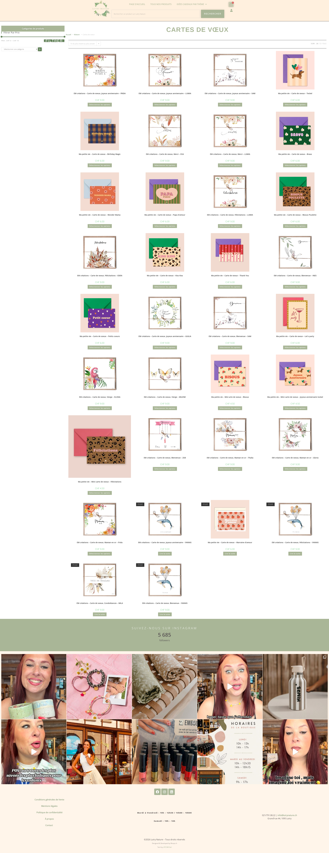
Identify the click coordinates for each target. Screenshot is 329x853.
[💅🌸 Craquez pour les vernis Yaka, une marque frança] (164, 751)
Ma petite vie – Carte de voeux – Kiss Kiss (165, 275)
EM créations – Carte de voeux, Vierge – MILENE (165, 397)
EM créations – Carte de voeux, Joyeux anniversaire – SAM (230, 93)
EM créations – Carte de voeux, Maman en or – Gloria (295, 457)
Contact (49, 825)
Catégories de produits (33, 28)
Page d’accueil (137, 4)
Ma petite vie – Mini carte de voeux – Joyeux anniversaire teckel (295, 397)
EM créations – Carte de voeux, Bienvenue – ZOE (165, 457)
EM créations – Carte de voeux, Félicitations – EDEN (99, 275)
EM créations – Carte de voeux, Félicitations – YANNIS (295, 542)
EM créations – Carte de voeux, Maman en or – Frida (99, 542)
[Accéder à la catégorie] (40, 49)
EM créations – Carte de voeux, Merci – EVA (165, 154)
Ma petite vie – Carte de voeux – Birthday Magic (100, 154)
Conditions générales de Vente (49, 799)
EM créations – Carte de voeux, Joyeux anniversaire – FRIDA (100, 93)
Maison (77, 34)
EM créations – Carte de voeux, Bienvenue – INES (295, 275)
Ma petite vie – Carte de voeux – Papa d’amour (164, 215)
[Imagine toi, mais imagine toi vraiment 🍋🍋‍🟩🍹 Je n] (295, 751)
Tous (324, 43)
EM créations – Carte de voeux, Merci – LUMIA (230, 154)
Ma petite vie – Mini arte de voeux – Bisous (230, 397)
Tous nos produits (161, 4)
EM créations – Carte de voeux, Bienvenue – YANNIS (165, 603)
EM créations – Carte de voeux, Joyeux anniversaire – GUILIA (165, 336)
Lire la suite (165, 553)
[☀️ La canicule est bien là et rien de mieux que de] (295, 686)
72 (320, 43)
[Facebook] (157, 792)
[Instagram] (164, 792)
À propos (49, 818)
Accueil (68, 34)
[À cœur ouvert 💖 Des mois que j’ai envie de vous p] (33, 686)
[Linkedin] (171, 792)
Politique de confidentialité (49, 812)
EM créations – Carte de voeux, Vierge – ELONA (99, 397)
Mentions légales (49, 806)
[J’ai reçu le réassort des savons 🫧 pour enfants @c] (33, 751)
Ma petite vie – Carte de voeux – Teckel (295, 93)
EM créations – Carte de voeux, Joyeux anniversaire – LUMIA (165, 93)
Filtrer (54, 40)
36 (317, 43)
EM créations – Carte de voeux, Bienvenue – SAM (230, 336)
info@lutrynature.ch (287, 815)
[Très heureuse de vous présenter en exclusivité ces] (229, 686)
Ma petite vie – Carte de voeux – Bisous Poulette (295, 215)
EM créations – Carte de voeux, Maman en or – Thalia (230, 457)
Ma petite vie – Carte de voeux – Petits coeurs (100, 336)
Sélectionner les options (99, 104)
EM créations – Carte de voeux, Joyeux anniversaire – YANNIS (164, 542)
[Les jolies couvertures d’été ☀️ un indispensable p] (164, 686)
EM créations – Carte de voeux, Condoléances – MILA (100, 603)
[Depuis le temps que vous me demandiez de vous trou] (99, 686)
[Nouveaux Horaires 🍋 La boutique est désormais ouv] (229, 751)
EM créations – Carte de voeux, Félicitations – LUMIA (230, 215)
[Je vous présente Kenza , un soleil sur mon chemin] (99, 751)
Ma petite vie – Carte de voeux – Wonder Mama (99, 215)
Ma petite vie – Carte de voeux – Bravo (295, 154)
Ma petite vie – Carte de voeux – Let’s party (295, 336)
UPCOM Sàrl (167, 847)
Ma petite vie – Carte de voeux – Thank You (230, 275)
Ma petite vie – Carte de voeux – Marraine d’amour (230, 542)
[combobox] (156, 14)
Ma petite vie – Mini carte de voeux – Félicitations (99, 481)
